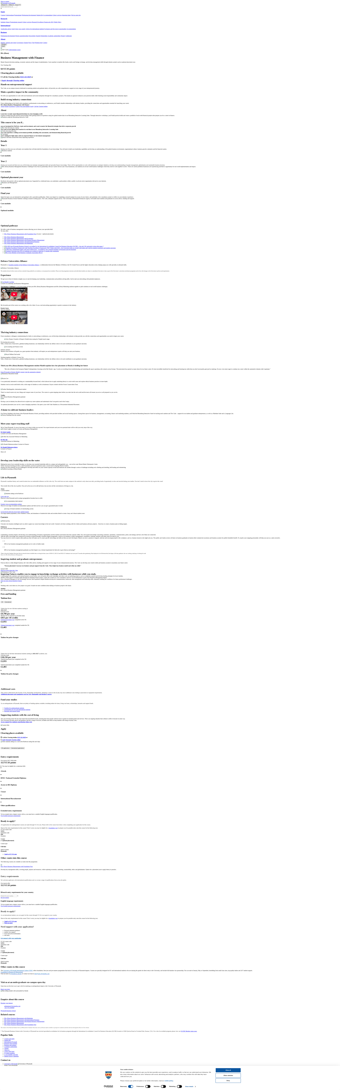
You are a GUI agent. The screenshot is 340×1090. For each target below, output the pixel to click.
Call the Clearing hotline (41, 106)
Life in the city (5, 496)
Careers (17, 106)
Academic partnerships (54, 36)
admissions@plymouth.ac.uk (12, 1006)
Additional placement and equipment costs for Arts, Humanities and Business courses (26, 694)
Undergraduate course (14, 49)
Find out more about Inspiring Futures (11, 581)
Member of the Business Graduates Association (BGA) (27, 252)
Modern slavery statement (11, 1056)
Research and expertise (10, 1043)
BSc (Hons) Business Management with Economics (18, 238)
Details (6, 106)
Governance (20, 42)
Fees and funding (25, 106)
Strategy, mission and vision (8, 42)
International (5, 25)
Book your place (5, 989)
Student (3, 44)
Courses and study (9, 1039)
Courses (3, 15)
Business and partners (10, 1045)
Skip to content (5, 1)
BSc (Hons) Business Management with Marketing (18, 243)
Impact (8, 22)
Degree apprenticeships (21, 36)
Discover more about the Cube (9, 570)
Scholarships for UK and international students (17, 709)
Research (4, 19)
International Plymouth (10, 1042)
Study (3, 12)
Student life (39, 15)
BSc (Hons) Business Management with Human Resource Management (24, 240)
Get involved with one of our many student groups (15, 512)
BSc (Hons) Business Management (14, 237)
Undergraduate (10, 15)
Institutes (3, 22)
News (30, 42)
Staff (3, 46)
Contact (45, 42)
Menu (11, 4)
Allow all (228, 1070)
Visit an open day (76, 15)
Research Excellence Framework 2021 (43, 22)
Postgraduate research (16, 22)
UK (2, 602)
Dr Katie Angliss (6, 432)
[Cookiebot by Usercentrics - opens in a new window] (108, 1086)
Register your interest (7, 1003)
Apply (32, 106)
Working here (38, 42)
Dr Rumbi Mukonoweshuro (9, 447)
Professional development (29, 15)
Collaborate (68, 36)
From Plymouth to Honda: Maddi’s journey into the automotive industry (21, 372)
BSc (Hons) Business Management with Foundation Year (20, 234)
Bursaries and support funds (12, 711)
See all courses (5, 897)
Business (4, 32)
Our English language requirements (10, 816)
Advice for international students (35, 29)
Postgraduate (17, 15)
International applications (17, 748)
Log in (17, 4)
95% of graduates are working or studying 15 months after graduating (39, 251)
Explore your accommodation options (11, 504)
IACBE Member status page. (189, 1031)
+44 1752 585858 (9, 1007)
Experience (12, 106)
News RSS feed (9, 1051)
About (3, 39)
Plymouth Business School (8, 1011)
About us (6, 1050)
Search (4, 4)
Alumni (26, 42)
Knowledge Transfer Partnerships (38, 36)
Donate (63, 36)
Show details (189, 1086)
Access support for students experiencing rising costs (16, 722)
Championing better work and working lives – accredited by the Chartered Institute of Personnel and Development (44, 249)
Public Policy (57, 22)
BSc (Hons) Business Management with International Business (21, 241)
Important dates (66, 15)
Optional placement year (7, 619)
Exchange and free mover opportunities (55, 29)
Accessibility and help (11, 1054)
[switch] (147, 1086)
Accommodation (47, 15)
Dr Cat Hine (10, 282)
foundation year (53, 828)
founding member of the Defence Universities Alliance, (24, 265)
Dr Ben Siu (4, 439)
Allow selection (228, 1075)
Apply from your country (19, 29)
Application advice (6, 29)
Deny (228, 1080)
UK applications (5, 748)
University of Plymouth (10, 1064)
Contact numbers (9, 1053)
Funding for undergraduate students (14, 708)
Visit (33, 42)
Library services (57, 15)
